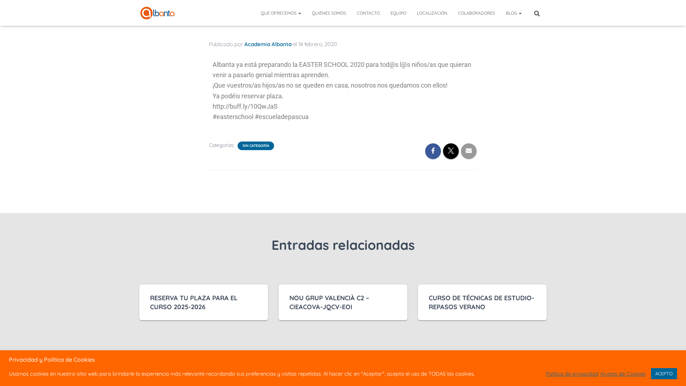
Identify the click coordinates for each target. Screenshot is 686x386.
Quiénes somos (329, 13)
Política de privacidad (572, 374)
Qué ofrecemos (279, 13)
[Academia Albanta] (157, 13)
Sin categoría (256, 145)
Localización (432, 13)
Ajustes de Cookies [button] (623, 374)
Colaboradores (476, 13)
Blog (512, 13)
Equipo (398, 13)
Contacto (368, 13)
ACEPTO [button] (664, 373)
